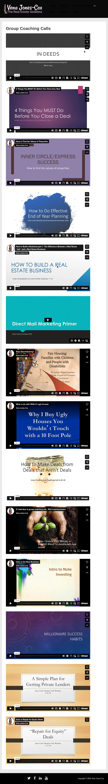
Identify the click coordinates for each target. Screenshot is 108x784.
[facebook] (35, 779)
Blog (52, 12)
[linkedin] (41, 779)
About (64, 6)
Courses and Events (82, 6)
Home (53, 6)
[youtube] (46, 779)
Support (64, 12)
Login (76, 12)
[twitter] (29, 779)
